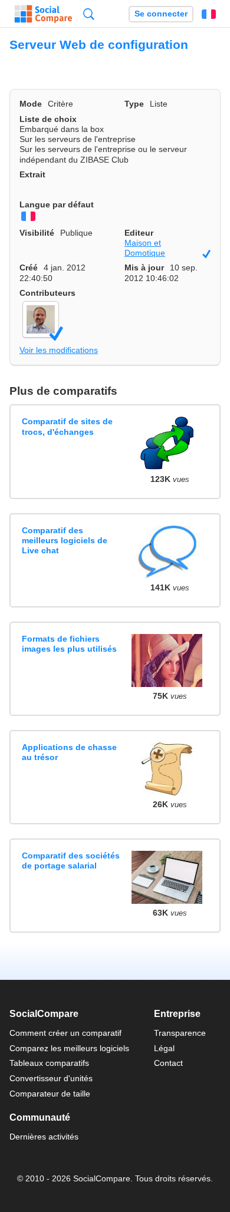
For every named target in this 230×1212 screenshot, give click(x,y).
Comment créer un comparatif (65, 1033)
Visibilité (36, 232)
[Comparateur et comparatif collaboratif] (43, 14)
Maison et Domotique (167, 248)
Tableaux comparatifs (49, 1063)
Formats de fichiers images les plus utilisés (69, 643)
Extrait (32, 174)
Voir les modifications (58, 350)
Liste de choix (48, 119)
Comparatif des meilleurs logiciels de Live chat (64, 541)
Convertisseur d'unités (51, 1078)
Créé (28, 267)
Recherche (88, 13)
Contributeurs (47, 293)
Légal (164, 1048)
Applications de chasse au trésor (69, 752)
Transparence (180, 1033)
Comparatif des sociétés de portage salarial (71, 860)
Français (209, 14)
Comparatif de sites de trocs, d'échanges (67, 426)
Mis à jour (144, 267)
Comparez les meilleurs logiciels (69, 1048)
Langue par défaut (56, 204)
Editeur (138, 232)
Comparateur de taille (49, 1093)
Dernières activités (43, 1136)
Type (134, 103)
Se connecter (161, 13)
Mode (30, 103)
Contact (168, 1063)
